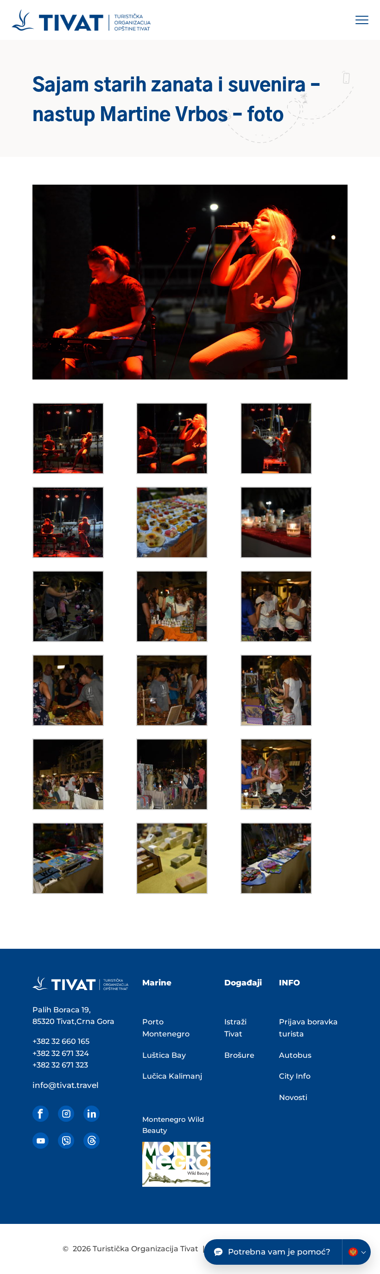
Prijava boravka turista (308, 1027)
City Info (294, 1076)
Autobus (295, 1055)
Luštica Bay (164, 1055)
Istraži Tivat (235, 1027)
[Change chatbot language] (356, 1252)
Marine (156, 982)
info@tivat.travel (65, 1085)
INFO (289, 982)
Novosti (293, 1097)
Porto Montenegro (166, 1027)
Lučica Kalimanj (172, 1076)
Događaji (243, 982)
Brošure (239, 1055)
